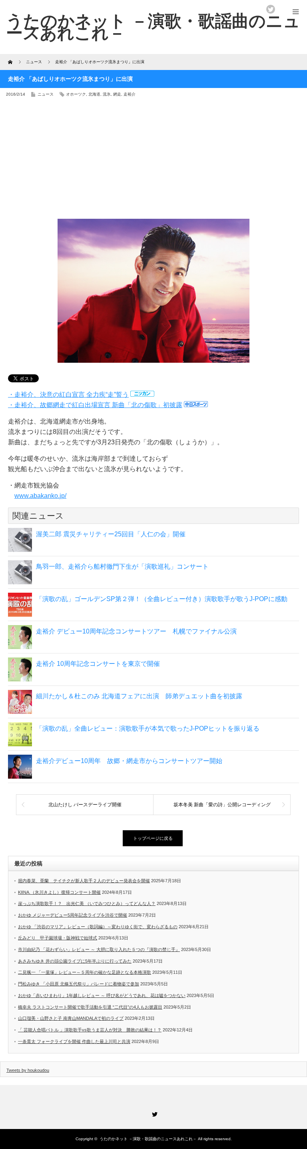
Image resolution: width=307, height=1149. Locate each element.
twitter (270, 9)
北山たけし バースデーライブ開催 (85, 804)
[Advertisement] (153, 161)
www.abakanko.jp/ (40, 495)
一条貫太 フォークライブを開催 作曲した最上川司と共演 (74, 1041)
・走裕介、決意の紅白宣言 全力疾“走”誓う (68, 394)
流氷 (107, 94)
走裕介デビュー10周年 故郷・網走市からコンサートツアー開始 (129, 760)
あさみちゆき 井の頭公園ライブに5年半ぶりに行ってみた (75, 961)
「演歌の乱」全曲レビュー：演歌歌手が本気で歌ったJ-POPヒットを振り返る (147, 728)
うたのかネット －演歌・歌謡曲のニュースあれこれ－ (148, 1139)
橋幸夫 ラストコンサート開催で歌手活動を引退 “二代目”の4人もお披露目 (90, 1007)
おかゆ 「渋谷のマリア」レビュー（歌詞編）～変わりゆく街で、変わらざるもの (97, 926)
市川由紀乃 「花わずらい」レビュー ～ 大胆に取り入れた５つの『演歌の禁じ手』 (99, 949)
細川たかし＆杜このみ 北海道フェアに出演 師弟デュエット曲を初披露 (139, 696)
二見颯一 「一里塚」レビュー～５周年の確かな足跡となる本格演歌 (84, 972)
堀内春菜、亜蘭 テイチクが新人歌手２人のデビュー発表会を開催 (84, 880)
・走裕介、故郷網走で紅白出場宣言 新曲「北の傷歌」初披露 (95, 405)
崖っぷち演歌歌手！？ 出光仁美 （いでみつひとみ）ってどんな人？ (86, 903)
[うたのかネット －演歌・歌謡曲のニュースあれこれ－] (153, 27)
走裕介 (130, 94)
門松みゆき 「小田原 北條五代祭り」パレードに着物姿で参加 (78, 983)
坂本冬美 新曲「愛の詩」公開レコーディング (222, 804)
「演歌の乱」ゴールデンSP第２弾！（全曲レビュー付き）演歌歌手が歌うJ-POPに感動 (161, 598)
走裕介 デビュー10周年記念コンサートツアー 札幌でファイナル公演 (136, 631)
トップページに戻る (153, 838)
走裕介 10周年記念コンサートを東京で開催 (98, 663)
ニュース (46, 94)
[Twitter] (153, 1113)
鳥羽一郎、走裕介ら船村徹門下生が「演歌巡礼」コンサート (122, 566)
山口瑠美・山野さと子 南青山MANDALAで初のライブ (71, 1018)
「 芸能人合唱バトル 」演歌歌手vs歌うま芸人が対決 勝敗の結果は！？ (89, 1029)
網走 (117, 94)
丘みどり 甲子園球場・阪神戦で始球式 (57, 937)
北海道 (94, 94)
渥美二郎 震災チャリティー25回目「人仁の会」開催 (110, 534)
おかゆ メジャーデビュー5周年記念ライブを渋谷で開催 (72, 915)
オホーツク (76, 94)
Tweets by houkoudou (27, 1070)
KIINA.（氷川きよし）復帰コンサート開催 (59, 892)
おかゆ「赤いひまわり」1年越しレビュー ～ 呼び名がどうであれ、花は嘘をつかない (101, 995)
